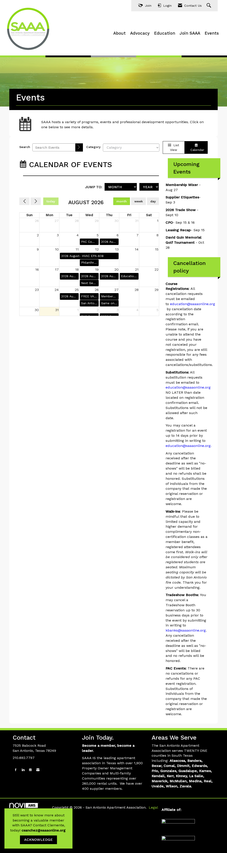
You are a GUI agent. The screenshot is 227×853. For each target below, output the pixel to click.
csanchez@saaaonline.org (44, 830)
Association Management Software (29, 810)
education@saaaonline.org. (188, 446)
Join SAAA (190, 33)
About (119, 33)
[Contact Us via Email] (38, 770)
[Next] (36, 201)
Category (93, 147)
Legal (153, 807)
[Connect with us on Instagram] (30, 770)
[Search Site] (209, 5)
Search (24, 147)
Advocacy (140, 33)
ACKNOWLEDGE (38, 839)
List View (174, 147)
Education (164, 33)
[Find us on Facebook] (16, 770)
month (121, 201)
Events (212, 33)
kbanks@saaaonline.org (186, 630)
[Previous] (24, 201)
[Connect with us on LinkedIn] (23, 770)
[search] (79, 147)
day (153, 201)
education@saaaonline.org (192, 304)
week (138, 201)
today (50, 201)
